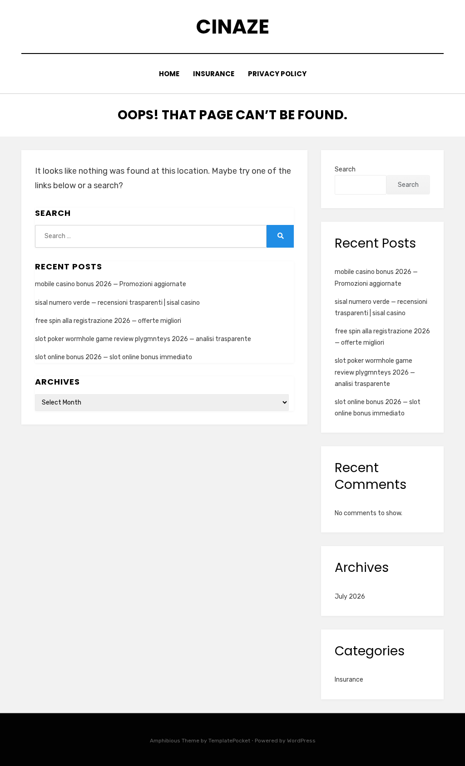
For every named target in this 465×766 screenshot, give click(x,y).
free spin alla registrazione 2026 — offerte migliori (108, 321)
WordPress (301, 740)
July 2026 (350, 596)
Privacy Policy (277, 73)
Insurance (213, 73)
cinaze (232, 26)
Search (345, 169)
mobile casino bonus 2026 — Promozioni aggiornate (110, 284)
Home (169, 73)
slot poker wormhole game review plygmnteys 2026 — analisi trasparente (143, 339)
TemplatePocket (229, 740)
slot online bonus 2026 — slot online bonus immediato (113, 357)
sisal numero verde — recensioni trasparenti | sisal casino (117, 303)
